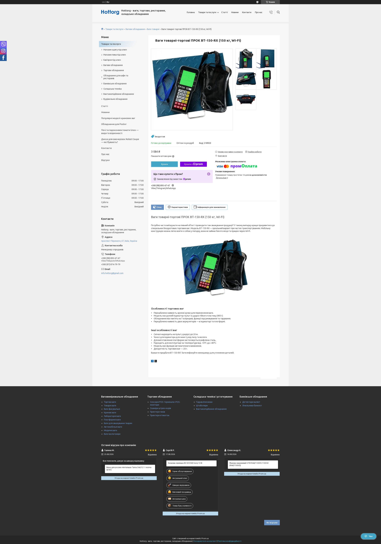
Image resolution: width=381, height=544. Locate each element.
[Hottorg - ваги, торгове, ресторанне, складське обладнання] (110, 12)
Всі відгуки (272, 523)
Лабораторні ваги (112, 416)
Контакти (246, 12)
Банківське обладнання (115, 83)
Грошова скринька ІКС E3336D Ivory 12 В (185, 463)
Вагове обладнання (135, 29)
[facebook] (152, 361)
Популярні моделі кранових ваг (118, 118)
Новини (235, 12)
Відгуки (105, 160)
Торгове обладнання (113, 70)
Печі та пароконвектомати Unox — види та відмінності (120, 131)
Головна (191, 12)
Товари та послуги (207, 12)
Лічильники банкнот (252, 405)
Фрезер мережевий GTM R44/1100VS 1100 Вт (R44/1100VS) (249, 464)
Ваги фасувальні (112, 409)
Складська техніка (112, 89)
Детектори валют (251, 402)
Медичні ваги (110, 430)
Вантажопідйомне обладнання (118, 94)
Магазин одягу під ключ (115, 49)
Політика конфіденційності (229, 541)
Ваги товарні (153, 29)
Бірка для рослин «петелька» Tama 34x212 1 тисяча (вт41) (128, 468)
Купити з (188, 164)
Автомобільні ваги (113, 427)
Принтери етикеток (159, 415)
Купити (164, 164)
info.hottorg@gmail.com (112, 273)
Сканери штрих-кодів (160, 408)
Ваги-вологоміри (112, 434)
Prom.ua (205, 538)
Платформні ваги (112, 419)
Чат (371, 536)
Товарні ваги (110, 405)
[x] (155, 361)
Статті (224, 12)
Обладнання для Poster (114, 124)
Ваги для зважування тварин (118, 423)
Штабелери (202, 405)
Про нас (258, 12)
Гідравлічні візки (204, 402)
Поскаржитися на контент (204, 541)
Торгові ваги (110, 402)
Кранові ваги (110, 412)
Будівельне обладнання (115, 99)
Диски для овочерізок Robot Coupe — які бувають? (120, 140)
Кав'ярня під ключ (112, 60)
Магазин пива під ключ (114, 55)
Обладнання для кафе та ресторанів (115, 77)
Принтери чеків (157, 412)
